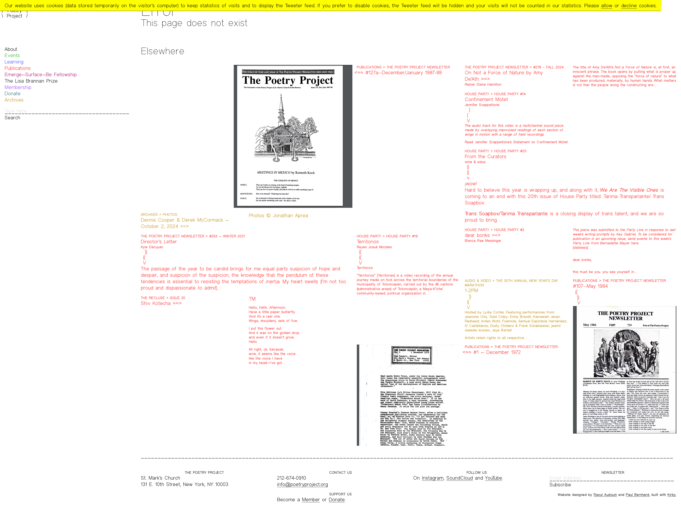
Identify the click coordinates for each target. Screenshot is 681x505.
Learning (14, 62)
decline (629, 5)
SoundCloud (459, 478)
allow (606, 5)
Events (12, 55)
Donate (13, 93)
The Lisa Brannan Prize (31, 81)
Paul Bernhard (637, 495)
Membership (18, 87)
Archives (14, 100)
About (11, 49)
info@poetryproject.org (302, 484)
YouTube (493, 478)
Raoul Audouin (605, 495)
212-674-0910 (291, 478)
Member (311, 499)
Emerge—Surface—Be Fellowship (41, 74)
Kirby (672, 495)
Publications (18, 68)
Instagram (432, 478)
